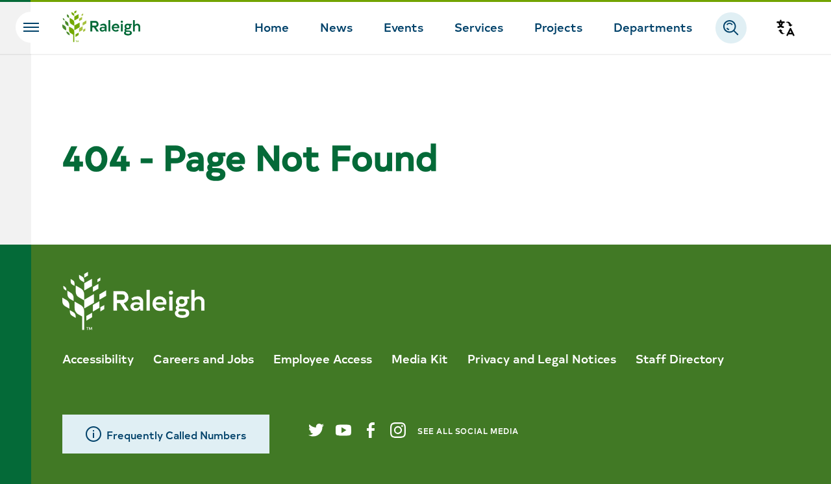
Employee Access (322, 358)
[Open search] (731, 27)
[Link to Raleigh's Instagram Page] (398, 430)
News (336, 26)
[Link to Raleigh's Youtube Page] (343, 430)
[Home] (101, 27)
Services (478, 26)
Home (271, 26)
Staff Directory (680, 358)
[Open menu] (31, 27)
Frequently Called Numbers (176, 434)
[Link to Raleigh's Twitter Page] (316, 430)
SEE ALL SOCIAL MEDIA (468, 430)
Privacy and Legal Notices (541, 358)
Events (403, 26)
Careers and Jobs (203, 358)
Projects (558, 26)
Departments (653, 26)
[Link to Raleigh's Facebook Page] (370, 430)
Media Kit (419, 358)
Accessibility (98, 358)
